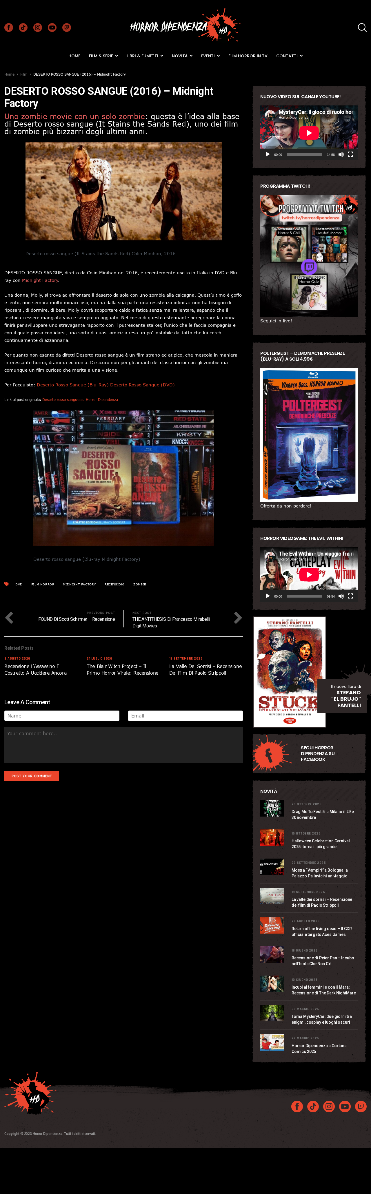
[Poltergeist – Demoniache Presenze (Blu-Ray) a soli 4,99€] (309, 435)
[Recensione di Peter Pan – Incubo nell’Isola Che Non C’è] (273, 954)
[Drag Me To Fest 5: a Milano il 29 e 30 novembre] (273, 808)
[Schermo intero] (350, 154)
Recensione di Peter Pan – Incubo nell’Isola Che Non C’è (323, 961)
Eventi (208, 56)
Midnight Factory (79, 584)
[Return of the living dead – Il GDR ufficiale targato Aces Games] (273, 925)
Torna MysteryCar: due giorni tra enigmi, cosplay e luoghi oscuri (322, 1019)
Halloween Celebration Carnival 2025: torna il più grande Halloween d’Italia (321, 844)
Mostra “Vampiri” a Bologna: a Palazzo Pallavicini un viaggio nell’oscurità (320, 873)
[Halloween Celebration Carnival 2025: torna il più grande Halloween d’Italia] (273, 837)
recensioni (115, 584)
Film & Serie (101, 56)
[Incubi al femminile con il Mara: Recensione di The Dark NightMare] (273, 984)
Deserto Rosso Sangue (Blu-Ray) (73, 384)
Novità (180, 56)
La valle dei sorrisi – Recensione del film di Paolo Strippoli (322, 902)
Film (24, 74)
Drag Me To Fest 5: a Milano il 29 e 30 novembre (323, 814)
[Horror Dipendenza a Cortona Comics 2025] (273, 1042)
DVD (19, 584)
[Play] (268, 154)
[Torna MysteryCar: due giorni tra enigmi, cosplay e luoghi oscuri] (273, 1013)
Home (74, 56)
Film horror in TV (248, 56)
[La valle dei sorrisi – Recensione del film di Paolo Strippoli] (273, 896)
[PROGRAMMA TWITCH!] (309, 256)
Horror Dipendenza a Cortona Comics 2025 (319, 1048)
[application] (309, 132)
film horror (42, 584)
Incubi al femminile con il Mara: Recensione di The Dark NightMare (324, 990)
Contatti (287, 56)
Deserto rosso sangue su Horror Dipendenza (80, 399)
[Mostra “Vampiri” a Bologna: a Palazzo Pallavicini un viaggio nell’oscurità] (273, 867)
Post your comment (32, 776)
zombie (139, 584)
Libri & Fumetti (143, 56)
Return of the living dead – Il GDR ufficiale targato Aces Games (322, 931)
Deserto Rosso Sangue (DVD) (142, 384)
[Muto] (341, 154)
